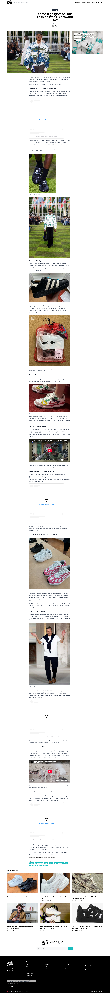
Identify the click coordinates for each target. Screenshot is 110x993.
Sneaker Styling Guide (77, 895)
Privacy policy (100, 991)
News (93, 2)
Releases (83, 2)
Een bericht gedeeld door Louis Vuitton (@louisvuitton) (46, 136)
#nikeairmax (44, 865)
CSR (65, 968)
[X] (12, 968)
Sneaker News (43, 895)
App (97, 2)
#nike (38, 865)
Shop (101, 2)
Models (27, 966)
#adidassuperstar (39, 863)
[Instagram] (7, 968)
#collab (51, 863)
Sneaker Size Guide (30, 973)
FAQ (65, 966)
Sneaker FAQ (29, 975)
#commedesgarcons (59, 863)
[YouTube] (7, 970)
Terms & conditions (93, 991)
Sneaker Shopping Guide (31, 971)
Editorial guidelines (51, 857)
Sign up (70, 948)
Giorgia (43, 900)
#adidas (31, 863)
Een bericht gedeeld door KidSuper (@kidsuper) (46, 520)
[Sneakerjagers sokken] (87, 42)
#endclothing (32, 865)
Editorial (55, 10)
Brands (27, 964)
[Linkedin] (12, 970)
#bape (46, 863)
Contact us (67, 964)
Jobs (46, 966)
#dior (66, 863)
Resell (88, 2)
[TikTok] (10, 970)
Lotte (10, 899)
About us (47, 964)
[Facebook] (10, 968)
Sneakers (77, 2)
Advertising (47, 968)
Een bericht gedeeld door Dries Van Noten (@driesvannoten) (46, 736)
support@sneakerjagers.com (14, 983)
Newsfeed (9, 895)
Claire (75, 900)
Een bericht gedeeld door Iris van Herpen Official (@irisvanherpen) (46, 839)
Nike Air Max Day (29, 968)
